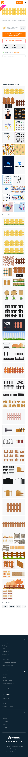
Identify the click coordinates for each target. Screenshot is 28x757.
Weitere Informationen (9, 55)
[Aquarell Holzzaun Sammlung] (8, 681)
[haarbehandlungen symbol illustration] (8, 160)
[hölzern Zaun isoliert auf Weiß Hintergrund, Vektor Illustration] (9, 728)
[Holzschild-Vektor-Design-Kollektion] (13, 382)
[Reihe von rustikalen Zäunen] (7, 670)
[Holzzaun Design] (8, 102)
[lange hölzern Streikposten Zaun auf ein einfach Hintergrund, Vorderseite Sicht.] (10, 691)
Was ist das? (16, 52)
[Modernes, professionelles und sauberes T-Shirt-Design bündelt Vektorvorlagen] (8, 125)
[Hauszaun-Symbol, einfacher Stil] (18, 589)
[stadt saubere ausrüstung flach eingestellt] (9, 246)
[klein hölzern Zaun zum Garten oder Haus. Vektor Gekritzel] (18, 537)
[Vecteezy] (2, 2)
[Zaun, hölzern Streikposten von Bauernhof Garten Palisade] (19, 358)
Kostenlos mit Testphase (14, 34)
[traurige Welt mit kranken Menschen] (7, 272)
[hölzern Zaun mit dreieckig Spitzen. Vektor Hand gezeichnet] (8, 549)
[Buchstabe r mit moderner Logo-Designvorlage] (13, 211)
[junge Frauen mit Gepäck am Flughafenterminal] (8, 283)
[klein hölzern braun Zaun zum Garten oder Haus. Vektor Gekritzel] (7, 537)
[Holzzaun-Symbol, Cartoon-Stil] (19, 348)
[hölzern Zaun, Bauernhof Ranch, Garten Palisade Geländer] (13, 500)
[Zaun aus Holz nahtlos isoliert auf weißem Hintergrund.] (13, 309)
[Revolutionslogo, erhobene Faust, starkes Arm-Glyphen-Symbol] (19, 236)
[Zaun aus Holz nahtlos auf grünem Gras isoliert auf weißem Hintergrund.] (13, 91)
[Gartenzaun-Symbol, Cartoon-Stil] (7, 113)
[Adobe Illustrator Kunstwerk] (18, 679)
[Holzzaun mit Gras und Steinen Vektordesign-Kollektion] (9, 369)
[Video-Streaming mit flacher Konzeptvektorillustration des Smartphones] (9, 263)
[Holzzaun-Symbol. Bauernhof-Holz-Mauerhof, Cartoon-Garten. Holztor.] (7, 749)
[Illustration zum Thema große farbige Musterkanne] (8, 184)
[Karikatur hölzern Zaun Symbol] (13, 467)
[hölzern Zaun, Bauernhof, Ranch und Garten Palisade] (8, 612)
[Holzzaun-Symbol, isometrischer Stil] (7, 718)
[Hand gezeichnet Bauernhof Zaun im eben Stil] (13, 738)
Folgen (22, 28)
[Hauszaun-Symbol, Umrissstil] (8, 601)
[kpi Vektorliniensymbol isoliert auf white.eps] (8, 137)
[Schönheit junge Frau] (18, 113)
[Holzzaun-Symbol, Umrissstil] (6, 433)
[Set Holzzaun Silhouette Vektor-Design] (13, 398)
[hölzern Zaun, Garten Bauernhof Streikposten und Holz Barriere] (7, 589)
